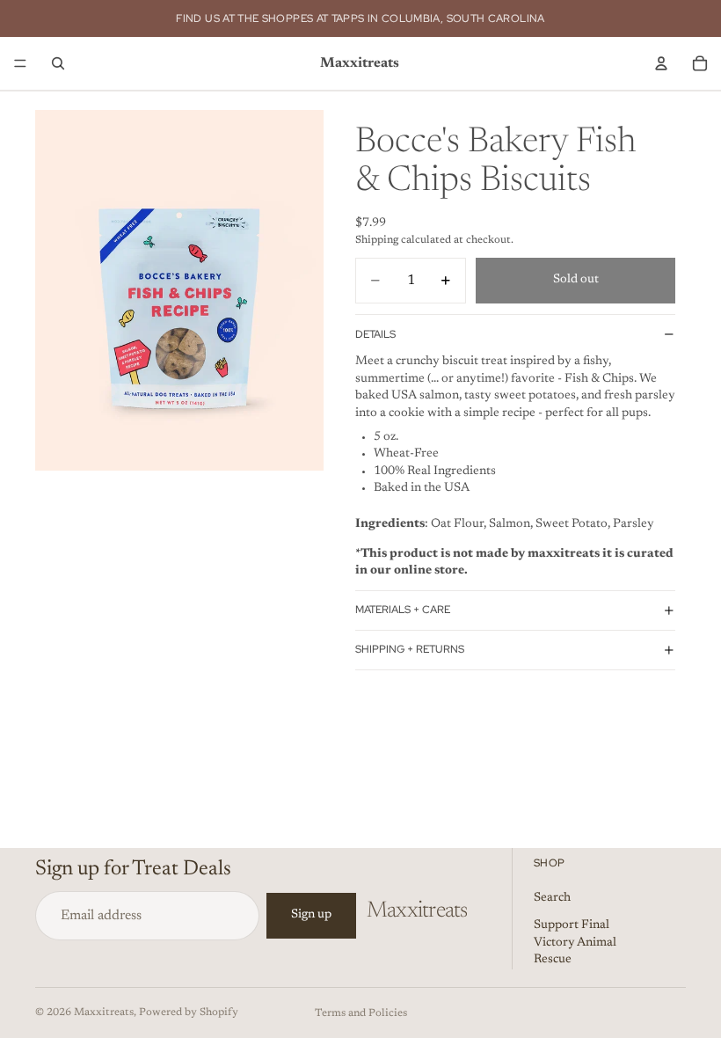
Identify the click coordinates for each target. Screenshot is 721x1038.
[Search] (58, 63)
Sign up (311, 915)
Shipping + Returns (409, 649)
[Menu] (20, 63)
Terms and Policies (361, 1013)
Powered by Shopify (188, 1012)
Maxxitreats (104, 1012)
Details (375, 334)
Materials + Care (402, 610)
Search (552, 898)
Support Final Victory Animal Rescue (575, 942)
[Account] (661, 63)
